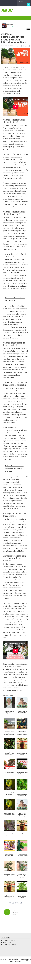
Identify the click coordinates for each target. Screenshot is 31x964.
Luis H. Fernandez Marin (17, 912)
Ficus (11, 46)
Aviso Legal (7, 942)
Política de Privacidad (10, 940)
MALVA (7, 10)
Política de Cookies (9, 944)
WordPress (12, 959)
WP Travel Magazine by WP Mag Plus (20, 960)
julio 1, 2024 (5, 46)
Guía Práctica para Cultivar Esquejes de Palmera (17, 27)
